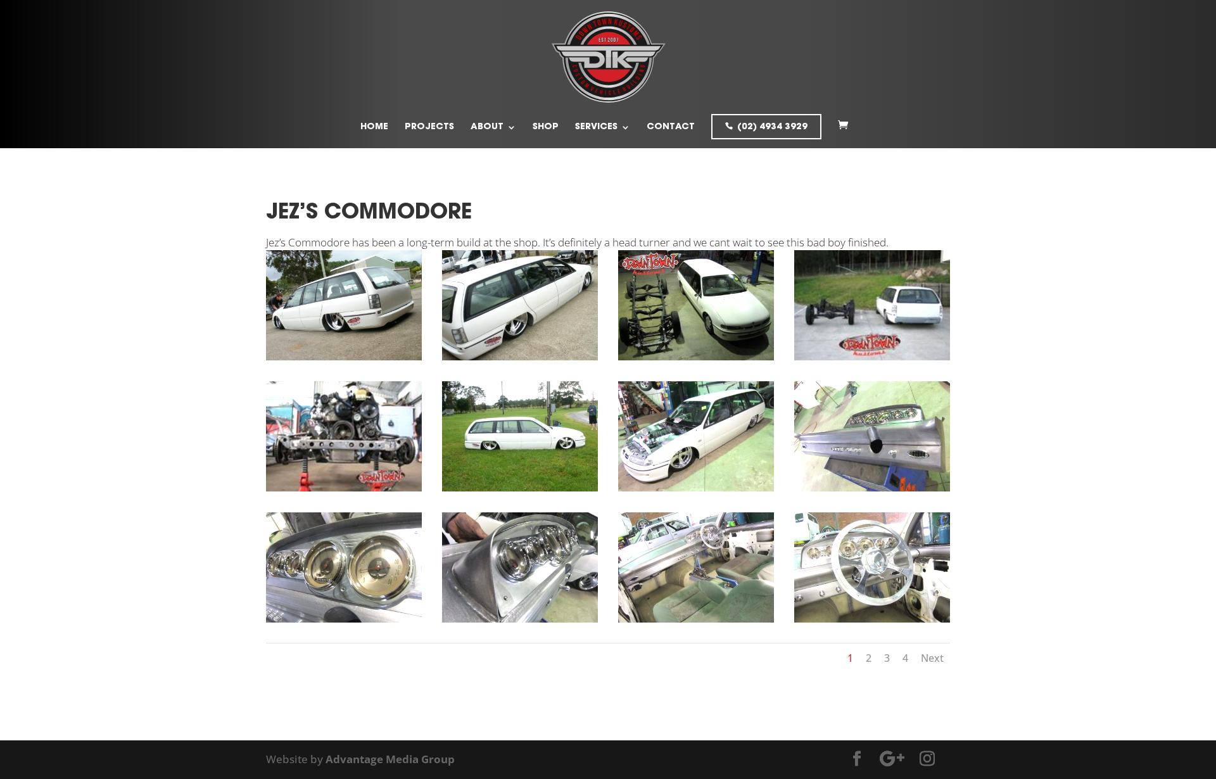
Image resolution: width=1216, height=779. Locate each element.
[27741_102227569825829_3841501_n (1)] (344, 360)
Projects (429, 127)
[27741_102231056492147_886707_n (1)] (696, 360)
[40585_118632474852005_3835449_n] (696, 491)
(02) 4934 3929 (772, 127)
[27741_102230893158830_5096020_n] (520, 360)
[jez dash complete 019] (696, 622)
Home (374, 127)
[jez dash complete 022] (872, 622)
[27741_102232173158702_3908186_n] (520, 491)
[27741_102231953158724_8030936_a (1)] (872, 360)
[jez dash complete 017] (520, 622)
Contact (671, 127)
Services (596, 127)
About (487, 127)
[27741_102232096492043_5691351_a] (344, 491)
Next (932, 658)
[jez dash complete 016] (344, 622)
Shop (546, 127)
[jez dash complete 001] (872, 491)
